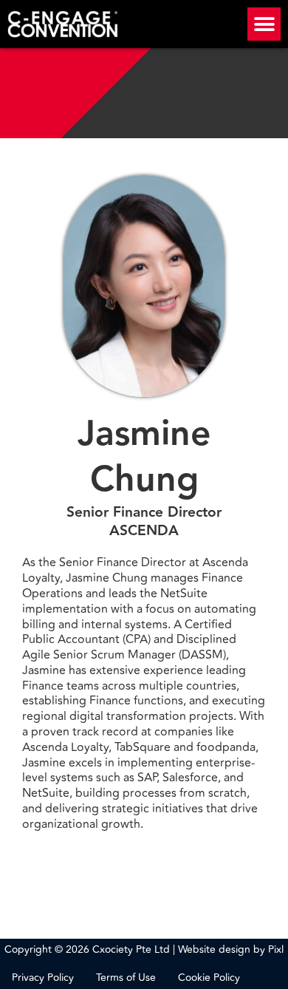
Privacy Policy (43, 978)
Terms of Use (126, 978)
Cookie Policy (209, 978)
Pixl (276, 949)
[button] (264, 24)
